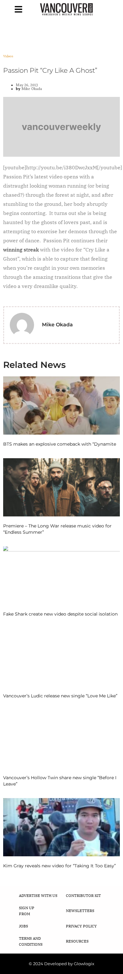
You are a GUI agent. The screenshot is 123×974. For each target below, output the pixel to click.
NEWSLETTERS (80, 910)
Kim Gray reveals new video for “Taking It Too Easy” (59, 866)
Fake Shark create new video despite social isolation (60, 614)
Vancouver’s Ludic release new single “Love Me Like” (60, 696)
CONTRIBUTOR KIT (83, 895)
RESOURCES (77, 941)
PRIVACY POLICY (81, 926)
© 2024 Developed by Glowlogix (61, 963)
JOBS (23, 926)
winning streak (21, 249)
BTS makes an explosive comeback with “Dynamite (59, 444)
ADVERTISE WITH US (38, 895)
